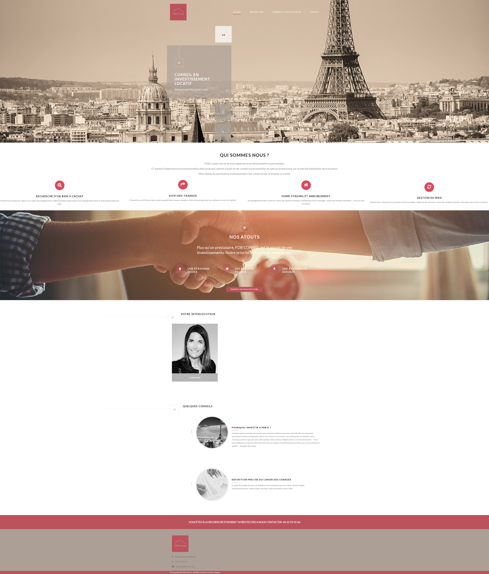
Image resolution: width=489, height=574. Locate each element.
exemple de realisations (244, 289)
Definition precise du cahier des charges (261, 479)
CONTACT (314, 12)
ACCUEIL (237, 12)
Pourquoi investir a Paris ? (251, 427)
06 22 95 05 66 (195, 368)
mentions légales (213, 572)
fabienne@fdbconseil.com (195, 371)
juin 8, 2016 (178, 431)
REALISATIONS (256, 12)
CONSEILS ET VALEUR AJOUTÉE (286, 12)
